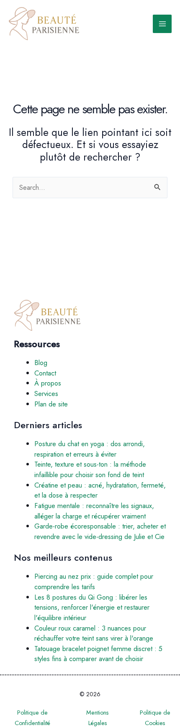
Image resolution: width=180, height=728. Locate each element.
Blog (40, 363)
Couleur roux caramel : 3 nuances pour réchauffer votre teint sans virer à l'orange (93, 633)
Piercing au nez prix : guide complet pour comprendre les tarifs (93, 581)
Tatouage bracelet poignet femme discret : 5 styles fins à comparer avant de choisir (98, 654)
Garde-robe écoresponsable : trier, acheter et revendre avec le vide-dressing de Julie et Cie (100, 531)
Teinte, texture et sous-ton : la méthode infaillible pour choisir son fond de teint (90, 469)
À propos (47, 383)
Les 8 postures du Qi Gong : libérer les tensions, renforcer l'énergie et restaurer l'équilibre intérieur (91, 607)
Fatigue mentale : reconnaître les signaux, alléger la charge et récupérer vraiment (94, 511)
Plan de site (51, 404)
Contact (45, 373)
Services (46, 393)
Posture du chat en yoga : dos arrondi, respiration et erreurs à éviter (89, 449)
